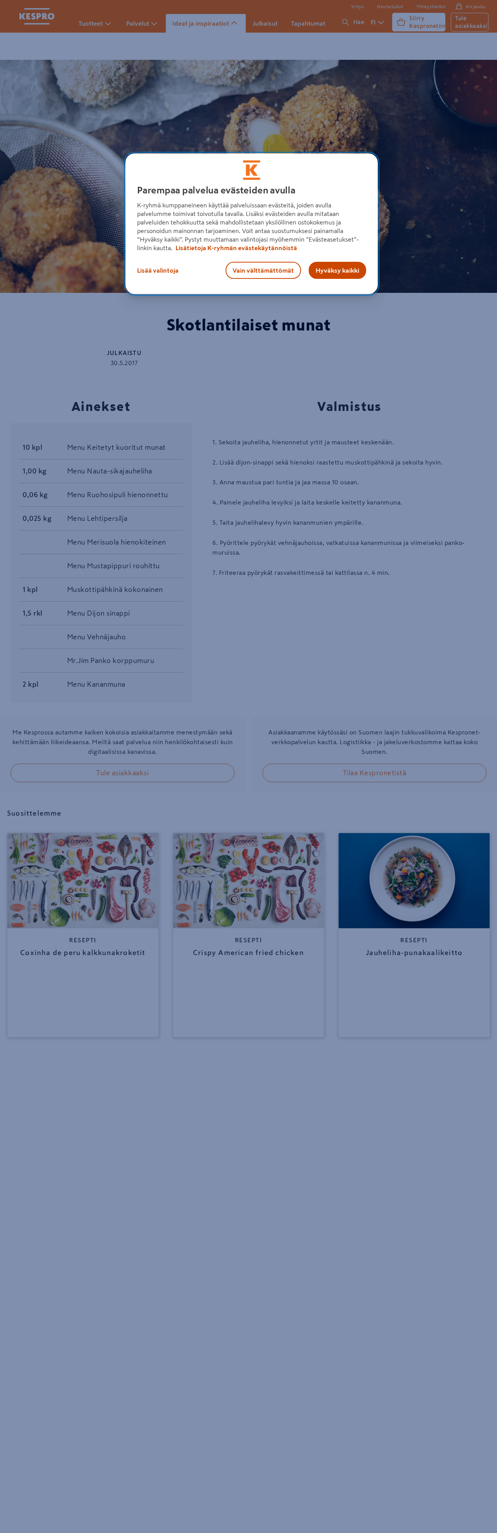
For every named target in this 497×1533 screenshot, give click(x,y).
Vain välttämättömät (263, 270)
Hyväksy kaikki (337, 270)
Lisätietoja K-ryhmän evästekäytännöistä (235, 248)
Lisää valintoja (158, 270)
